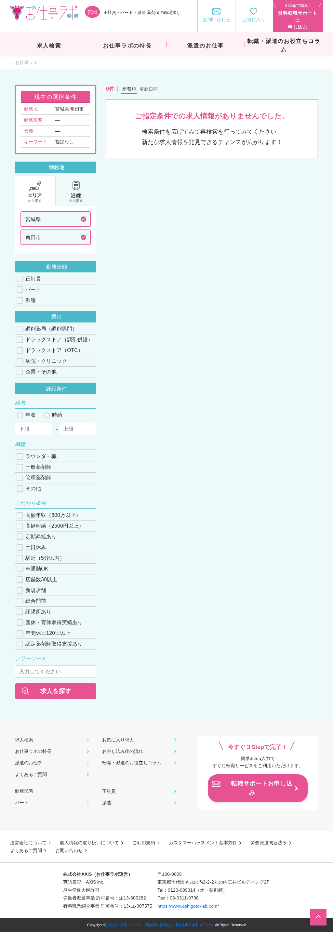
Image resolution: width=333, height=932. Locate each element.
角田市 (33, 237)
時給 (57, 415)
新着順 (129, 89)
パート (33, 289)
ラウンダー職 (41, 456)
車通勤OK (36, 568)
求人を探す (55, 691)
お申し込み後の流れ (122, 751)
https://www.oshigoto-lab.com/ (188, 906)
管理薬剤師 (38, 477)
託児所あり (38, 611)
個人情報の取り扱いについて (89, 842)
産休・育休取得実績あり (54, 622)
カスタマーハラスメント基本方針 (203, 842)
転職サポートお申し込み (262, 788)
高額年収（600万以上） (53, 515)
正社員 (33, 279)
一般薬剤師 (38, 467)
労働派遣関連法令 (268, 842)
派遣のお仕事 (28, 762)
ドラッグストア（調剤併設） (59, 339)
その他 (33, 488)
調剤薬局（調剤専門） (51, 329)
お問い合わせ (69, 850)
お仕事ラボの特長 (33, 751)
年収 (30, 415)
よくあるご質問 (31, 774)
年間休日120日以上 (48, 633)
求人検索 (24, 739)
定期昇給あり (41, 536)
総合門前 (35, 601)
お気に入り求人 (118, 739)
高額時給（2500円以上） (54, 526)
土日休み (35, 547)
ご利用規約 (143, 842)
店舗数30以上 (41, 579)
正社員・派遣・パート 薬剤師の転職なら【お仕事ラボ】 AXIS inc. (160, 925)
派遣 (30, 300)
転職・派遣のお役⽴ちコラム (131, 762)
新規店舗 (35, 590)
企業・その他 (41, 371)
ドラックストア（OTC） (54, 350)
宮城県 (33, 219)
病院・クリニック (46, 361)
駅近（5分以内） (45, 558)
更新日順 (149, 89)
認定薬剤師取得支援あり (54, 644)
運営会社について (28, 842)
